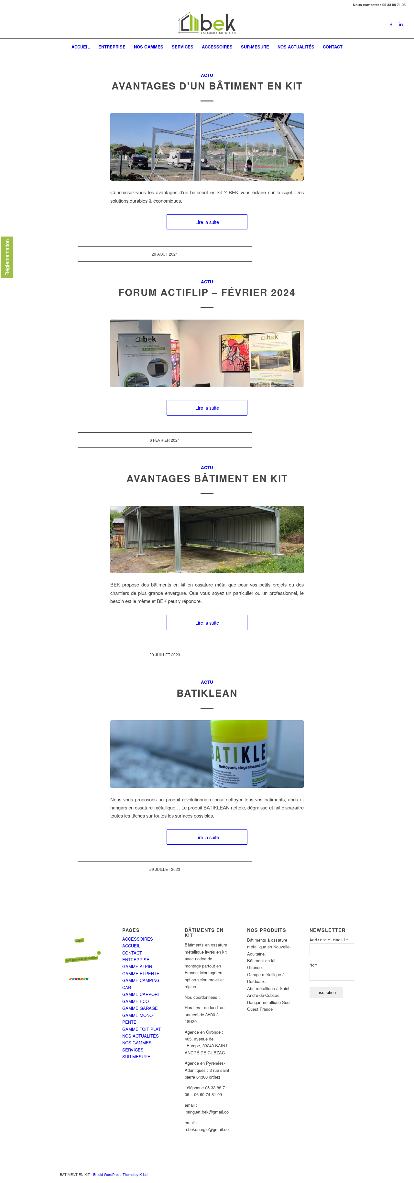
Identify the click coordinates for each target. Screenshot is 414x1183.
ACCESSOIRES (137, 939)
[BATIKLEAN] (207, 754)
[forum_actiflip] (207, 353)
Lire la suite (207, 221)
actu (207, 75)
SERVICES (133, 1050)
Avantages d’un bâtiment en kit (207, 85)
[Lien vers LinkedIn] (401, 24)
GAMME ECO (135, 1001)
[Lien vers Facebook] (391, 24)
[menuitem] (80, 47)
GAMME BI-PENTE (140, 973)
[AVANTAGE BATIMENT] (207, 539)
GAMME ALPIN (137, 966)
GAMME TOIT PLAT (141, 1029)
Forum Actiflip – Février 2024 (207, 292)
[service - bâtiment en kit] (207, 147)
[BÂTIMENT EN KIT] (207, 24)
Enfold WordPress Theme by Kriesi (120, 1174)
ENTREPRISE (135, 959)
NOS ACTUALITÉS (140, 1036)
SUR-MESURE (136, 1056)
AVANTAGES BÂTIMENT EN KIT (207, 478)
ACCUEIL (131, 946)
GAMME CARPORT (141, 994)
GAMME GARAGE (140, 1008)
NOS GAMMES (137, 1043)
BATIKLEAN (207, 693)
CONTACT (132, 953)
